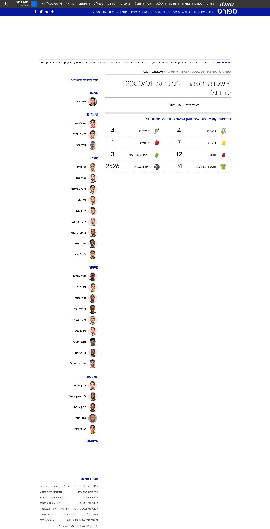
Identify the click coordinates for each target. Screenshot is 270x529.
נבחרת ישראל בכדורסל (84, 526)
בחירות (185, 3)
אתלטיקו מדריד (81, 486)
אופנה (83, 3)
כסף (148, 3)
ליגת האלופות (48, 509)
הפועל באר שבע (51, 492)
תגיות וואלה (89, 478)
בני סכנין (44, 486)
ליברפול (64, 509)
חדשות (211, 3)
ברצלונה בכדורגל (88, 492)
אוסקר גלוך (46, 63)
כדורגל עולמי (162, 12)
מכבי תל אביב (200, 63)
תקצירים (114, 12)
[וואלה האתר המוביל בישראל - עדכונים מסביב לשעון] (227, 4)
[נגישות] (5, 4)
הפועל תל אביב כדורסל (85, 509)
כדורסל (148, 12)
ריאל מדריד (64, 526)
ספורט (198, 3)
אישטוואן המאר (153, 72)
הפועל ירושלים (90, 498)
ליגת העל (92, 514)
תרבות (172, 3)
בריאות (125, 3)
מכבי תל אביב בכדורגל (82, 520)
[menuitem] (209, 4)
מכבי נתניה (46, 514)
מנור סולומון (95, 63)
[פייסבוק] (35, 11)
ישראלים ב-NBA (131, 12)
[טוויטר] (41, 11)
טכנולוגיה (97, 3)
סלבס (159, 3)
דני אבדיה (112, 63)
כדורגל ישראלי (181, 12)
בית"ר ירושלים (129, 63)
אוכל (138, 3)
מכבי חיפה (168, 63)
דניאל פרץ (79, 63)
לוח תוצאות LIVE (203, 12)
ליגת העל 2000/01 (205, 72)
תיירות (112, 3)
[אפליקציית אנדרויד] (52, 11)
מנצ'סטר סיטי (47, 520)
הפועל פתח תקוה (88, 503)
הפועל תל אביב (149, 63)
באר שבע (183, 63)
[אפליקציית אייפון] (46, 11)
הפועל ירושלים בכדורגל (52, 498)
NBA (95, 486)
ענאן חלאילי (62, 63)
